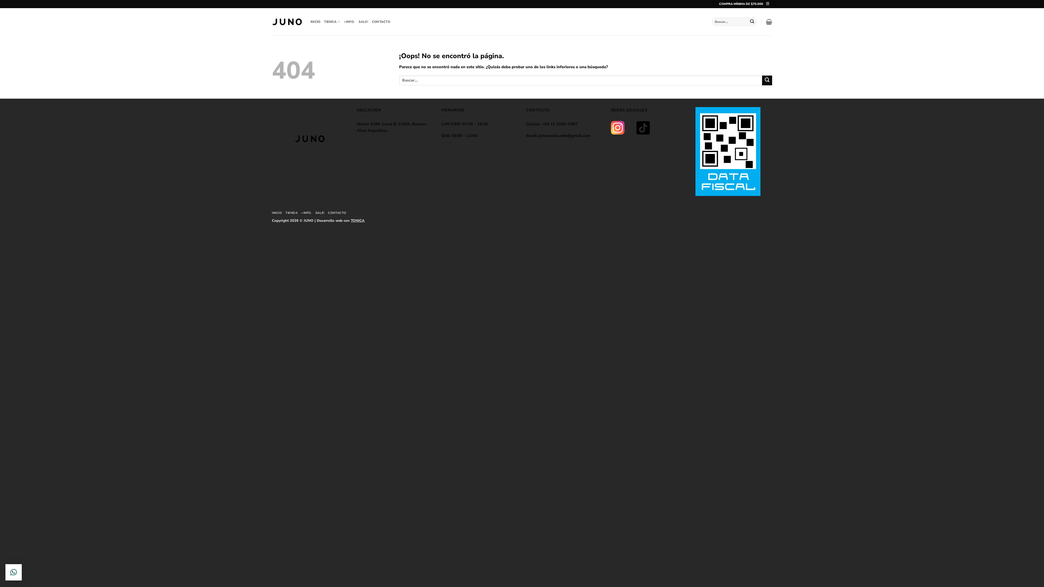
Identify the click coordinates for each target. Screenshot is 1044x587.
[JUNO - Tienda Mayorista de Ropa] (287, 22)
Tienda (330, 22)
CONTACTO (381, 22)
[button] (769, 22)
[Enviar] (752, 21)
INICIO (315, 22)
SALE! (363, 22)
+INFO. (349, 22)
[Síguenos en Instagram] (767, 3)
